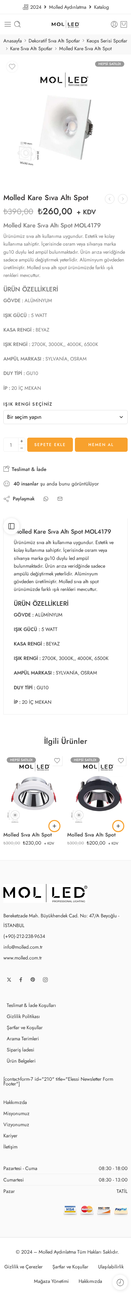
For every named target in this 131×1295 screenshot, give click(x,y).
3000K (22, 801)
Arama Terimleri (23, 1038)
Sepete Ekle (50, 445)
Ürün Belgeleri (21, 1060)
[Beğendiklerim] (12, 66)
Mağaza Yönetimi (51, 1281)
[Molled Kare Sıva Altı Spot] (123, 199)
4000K (22, 811)
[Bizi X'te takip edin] (9, 979)
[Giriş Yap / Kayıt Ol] (114, 24)
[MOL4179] (65, 120)
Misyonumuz (16, 1113)
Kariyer (10, 1135)
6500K (22, 821)
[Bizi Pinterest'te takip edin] (33, 979)
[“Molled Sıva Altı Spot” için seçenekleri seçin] (54, 826)
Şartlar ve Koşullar (25, 1027)
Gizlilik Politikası (23, 1016)
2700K (22, 791)
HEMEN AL (101, 445)
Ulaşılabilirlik (111, 1266)
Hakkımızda (15, 1102)
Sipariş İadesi (20, 1049)
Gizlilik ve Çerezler (23, 1266)
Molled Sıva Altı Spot (27, 835)
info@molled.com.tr (23, 946)
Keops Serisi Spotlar (107, 40)
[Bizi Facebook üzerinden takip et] (21, 979)
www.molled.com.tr (22, 957)
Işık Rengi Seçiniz (28, 404)
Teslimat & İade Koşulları (31, 1005)
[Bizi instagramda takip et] (45, 980)
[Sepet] (124, 24)
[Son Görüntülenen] (120, 1282)
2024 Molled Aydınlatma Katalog (69, 6)
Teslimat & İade (28, 469)
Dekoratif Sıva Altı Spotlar (54, 40)
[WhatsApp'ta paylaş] (46, 499)
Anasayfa (12, 40)
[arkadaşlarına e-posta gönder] (60, 499)
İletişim (10, 1146)
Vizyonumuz (16, 1124)
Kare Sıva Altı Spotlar (31, 48)
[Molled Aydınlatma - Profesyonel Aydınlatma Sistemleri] (65, 24)
